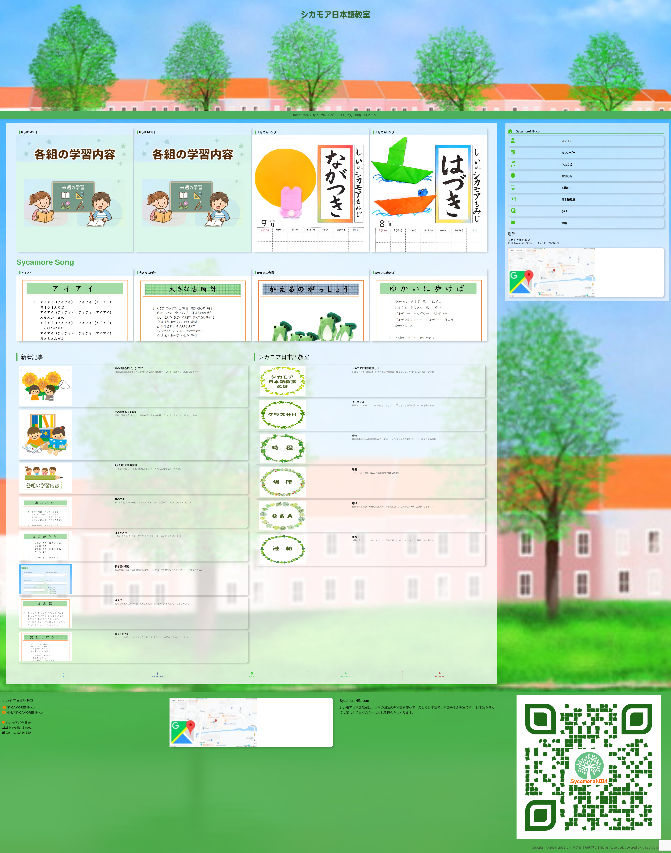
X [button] (63, 676)
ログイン (567, 140)
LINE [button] (251, 676)
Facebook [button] (157, 676)
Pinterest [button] (440, 676)
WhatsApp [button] (345, 676)
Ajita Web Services (655, 847)
